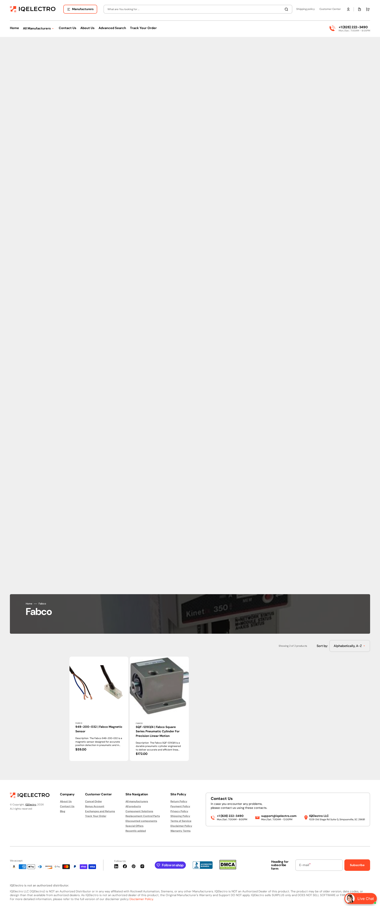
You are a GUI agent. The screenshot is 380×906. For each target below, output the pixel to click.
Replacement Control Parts (142, 816)
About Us (66, 801)
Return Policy (178, 801)
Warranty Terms (180, 830)
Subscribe (357, 865)
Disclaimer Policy (181, 826)
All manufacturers (136, 801)
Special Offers (134, 826)
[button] (348, 9)
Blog (62, 811)
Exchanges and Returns (100, 811)
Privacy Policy (179, 811)
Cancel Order (93, 801)
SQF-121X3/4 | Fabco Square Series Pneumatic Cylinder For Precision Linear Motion (158, 731)
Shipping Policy (180, 816)
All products (133, 806)
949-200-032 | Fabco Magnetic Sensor (98, 729)
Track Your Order (95, 816)
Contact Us (67, 806)
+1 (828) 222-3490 (353, 27)
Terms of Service (180, 821)
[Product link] (98, 709)
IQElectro (30, 804)
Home (29, 603)
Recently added (135, 830)
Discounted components (141, 821)
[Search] (287, 9)
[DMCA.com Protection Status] (227, 868)
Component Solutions (139, 811)
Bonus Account (94, 806)
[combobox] (198, 9)
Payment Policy (180, 806)
